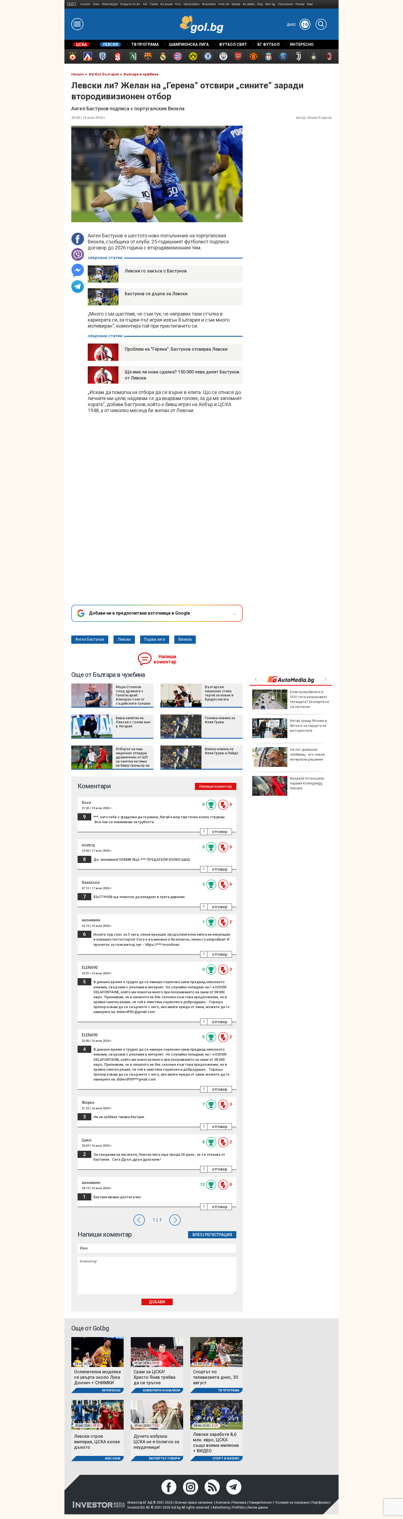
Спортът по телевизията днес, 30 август (215, 1377)
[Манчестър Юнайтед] (252, 56)
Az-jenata (166, 4)
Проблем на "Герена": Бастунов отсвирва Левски (176, 349)
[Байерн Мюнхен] (177, 56)
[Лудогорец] (132, 56)
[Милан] (328, 56)
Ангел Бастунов (89, 639)
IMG (72, 4)
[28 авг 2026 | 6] (216, 1414)
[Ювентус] (298, 56)
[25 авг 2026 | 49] (97, 1414)
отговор (219, 831)
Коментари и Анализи (161, 1390)
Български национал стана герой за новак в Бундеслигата (219, 693)
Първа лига (154, 639)
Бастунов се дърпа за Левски (156, 293)
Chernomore (285, 4)
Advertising (221, 1507)
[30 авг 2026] (216, 1351)
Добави (157, 1302)
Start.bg (270, 4)
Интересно (111, 1390)
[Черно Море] (102, 56)
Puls (178, 4)
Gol (145, 4)
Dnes (96, 4)
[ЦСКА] (72, 56)
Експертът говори (164, 1458)
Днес (297, 25)
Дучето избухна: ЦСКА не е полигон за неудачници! (156, 1442)
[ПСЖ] (283, 56)
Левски (124, 639)
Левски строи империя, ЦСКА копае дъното (97, 1442)
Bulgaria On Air (130, 4)
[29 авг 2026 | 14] (157, 1351)
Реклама (239, 1502)
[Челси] (207, 56)
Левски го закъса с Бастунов (156, 271)
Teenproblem (191, 4)
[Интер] (313, 56)
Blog (260, 4)
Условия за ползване (292, 1502)
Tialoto (154, 4)
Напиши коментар (165, 659)
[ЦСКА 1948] (117, 56)
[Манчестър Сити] (222, 56)
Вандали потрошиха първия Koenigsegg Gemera (307, 783)
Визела (185, 639)
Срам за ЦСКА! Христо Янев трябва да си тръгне (154, 1377)
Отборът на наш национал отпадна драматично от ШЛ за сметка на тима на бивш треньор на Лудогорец (132, 759)
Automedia (209, 4)
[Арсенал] (237, 56)
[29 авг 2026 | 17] (157, 1414)
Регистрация (218, 1235)
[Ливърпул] (268, 56)
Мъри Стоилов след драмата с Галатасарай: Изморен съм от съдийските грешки (133, 695)
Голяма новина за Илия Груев (220, 720)
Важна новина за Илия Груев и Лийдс (222, 751)
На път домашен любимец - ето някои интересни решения (307, 754)
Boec (310, 4)
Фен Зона (112, 1458)
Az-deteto (249, 4)
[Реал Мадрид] (162, 56)
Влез (197, 1235)
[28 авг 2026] (97, 1351)
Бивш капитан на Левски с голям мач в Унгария (133, 722)
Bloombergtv (110, 4)
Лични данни (257, 1507)
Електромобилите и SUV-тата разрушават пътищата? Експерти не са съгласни (309, 699)
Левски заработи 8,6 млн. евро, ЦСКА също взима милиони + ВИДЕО (216, 1442)
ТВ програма (228, 1390)
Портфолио (320, 1502)
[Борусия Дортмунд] (192, 56)
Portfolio (238, 1507)
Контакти (223, 1502)
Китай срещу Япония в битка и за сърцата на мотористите (308, 726)
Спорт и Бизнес (225, 1458)
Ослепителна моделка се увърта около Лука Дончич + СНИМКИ (97, 1377)
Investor (85, 4)
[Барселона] (147, 56)
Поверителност (261, 1502)
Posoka (300, 4)
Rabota (236, 4)
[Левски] (87, 56)
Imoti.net (223, 4)
